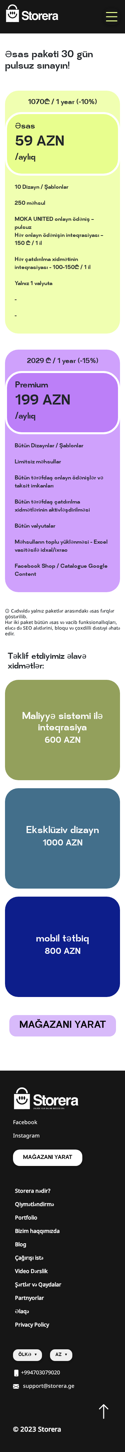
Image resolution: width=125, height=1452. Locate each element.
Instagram (26, 1135)
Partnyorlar (29, 1297)
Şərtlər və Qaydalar (38, 1284)
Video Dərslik (31, 1271)
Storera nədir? (32, 1190)
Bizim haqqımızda (37, 1231)
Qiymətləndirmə (34, 1204)
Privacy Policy (32, 1324)
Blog (20, 1244)
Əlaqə (22, 1311)
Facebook (25, 1122)
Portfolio (26, 1217)
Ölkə (25, 1355)
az (59, 1355)
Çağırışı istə (29, 1257)
